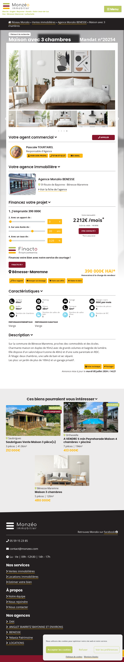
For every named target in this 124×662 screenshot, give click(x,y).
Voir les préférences (107, 649)
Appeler (104, 137)
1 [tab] (58, 130)
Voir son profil (38, 155)
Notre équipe (16, 596)
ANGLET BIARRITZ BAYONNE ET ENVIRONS (35, 627)
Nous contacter (18, 607)
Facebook (109, 532)
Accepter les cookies (59, 649)
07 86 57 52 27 (58, 155)
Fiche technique (93, 366)
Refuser (83, 649)
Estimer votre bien (20, 582)
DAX (11, 621)
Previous (6, 118)
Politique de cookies (74, 656)
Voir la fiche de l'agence (53, 189)
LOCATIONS (16, 643)
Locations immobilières (23, 576)
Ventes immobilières (43, 22)
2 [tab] (60, 130)
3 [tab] (63, 130)
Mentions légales (91, 656)
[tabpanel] (62, 119)
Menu (114, 9)
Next (117, 118)
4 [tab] (66, 130)
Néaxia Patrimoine (20, 637)
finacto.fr (16, 264)
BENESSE (14, 632)
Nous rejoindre (18, 602)
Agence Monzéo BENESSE (72, 22)
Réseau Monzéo (20, 22)
